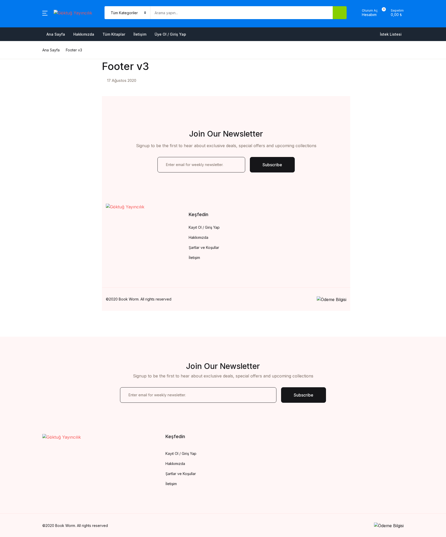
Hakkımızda (19, 44)
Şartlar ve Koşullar (204, 247)
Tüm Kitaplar (113, 34)
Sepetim (15, 85)
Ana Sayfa (18, 31)
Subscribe (272, 164)
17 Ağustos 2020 (121, 80)
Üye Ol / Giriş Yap (170, 34)
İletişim (139, 34)
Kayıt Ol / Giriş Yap (204, 227)
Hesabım (16, 98)
